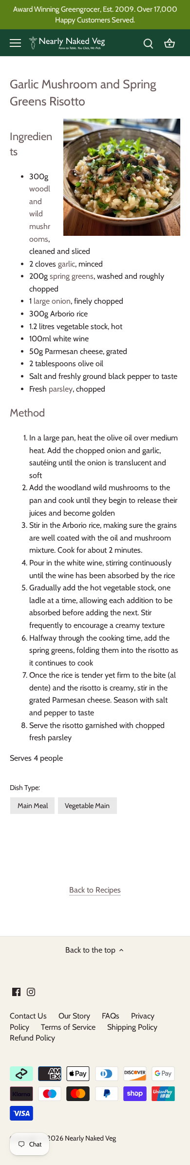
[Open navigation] (15, 43)
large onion (52, 301)
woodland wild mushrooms (39, 213)
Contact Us (28, 1015)
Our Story (74, 1015)
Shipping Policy (132, 1027)
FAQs (110, 1015)
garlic (66, 264)
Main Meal (33, 805)
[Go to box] (169, 42)
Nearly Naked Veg (90, 1138)
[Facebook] (16, 991)
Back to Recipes (95, 890)
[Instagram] (31, 991)
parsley (61, 389)
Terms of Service (68, 1027)
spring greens (72, 276)
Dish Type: (25, 788)
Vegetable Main (87, 805)
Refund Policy (32, 1037)
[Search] (148, 42)
